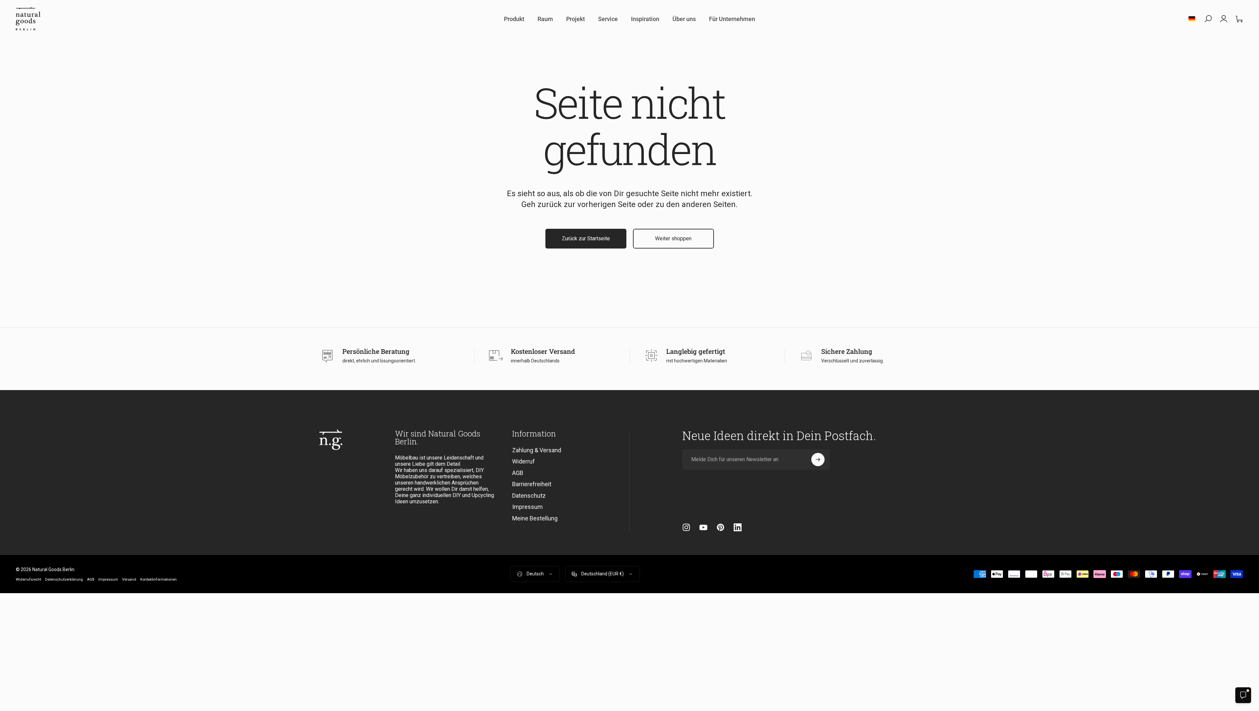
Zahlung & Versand (536, 450)
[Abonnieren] (818, 459)
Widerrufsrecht (28, 579)
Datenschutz (529, 495)
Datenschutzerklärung (64, 579)
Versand (129, 579)
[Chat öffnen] (1243, 695)
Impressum (527, 506)
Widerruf (523, 461)
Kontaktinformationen (158, 579)
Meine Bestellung (535, 518)
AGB (517, 472)
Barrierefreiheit (531, 484)
